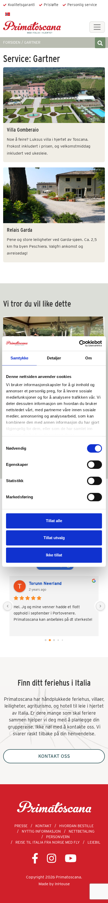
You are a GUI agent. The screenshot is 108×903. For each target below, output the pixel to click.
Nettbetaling (81, 831)
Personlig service (82, 5)
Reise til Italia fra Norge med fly (47, 842)
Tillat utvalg (54, 537)
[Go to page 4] (62, 640)
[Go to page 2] (54, 640)
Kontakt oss (54, 756)
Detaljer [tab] (54, 358)
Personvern (58, 837)
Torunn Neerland (45, 583)
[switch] (94, 464)
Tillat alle (54, 520)
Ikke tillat (54, 555)
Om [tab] (88, 358)
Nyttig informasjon (41, 831)
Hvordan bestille (76, 826)
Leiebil (94, 842)
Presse (21, 826)
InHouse (62, 883)
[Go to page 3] (58, 640)
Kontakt (43, 826)
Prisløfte (51, 5)
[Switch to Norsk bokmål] (7, 14)
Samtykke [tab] (19, 358)
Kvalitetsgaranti (21, 5)
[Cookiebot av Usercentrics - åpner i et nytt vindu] (79, 343)
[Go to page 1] (50, 640)
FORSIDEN (11, 42)
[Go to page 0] (46, 640)
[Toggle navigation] (97, 27)
